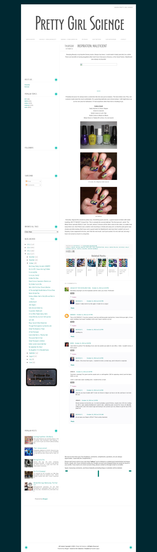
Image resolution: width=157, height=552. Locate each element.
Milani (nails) (80, 247)
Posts (29, 181)
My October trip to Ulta (35, 284)
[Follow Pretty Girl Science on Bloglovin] (41, 386)
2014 (29, 247)
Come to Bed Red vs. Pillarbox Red (38, 335)
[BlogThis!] (69, 251)
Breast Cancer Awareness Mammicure (40, 281)
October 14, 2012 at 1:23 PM (90, 400)
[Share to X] (71, 251)
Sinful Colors (82, 248)
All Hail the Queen (34, 332)
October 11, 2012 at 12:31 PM (95, 301)
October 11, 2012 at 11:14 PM (95, 390)
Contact (123, 39)
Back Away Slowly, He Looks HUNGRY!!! (39, 266)
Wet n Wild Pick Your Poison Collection (39, 287)
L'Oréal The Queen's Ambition (37, 341)
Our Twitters (96, 39)
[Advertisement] (41, 58)
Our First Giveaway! (39, 471)
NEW (26, 101)
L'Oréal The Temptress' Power (37, 329)
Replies (74, 297)
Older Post (130, 471)
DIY (25, 99)
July (30, 359)
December (32, 257)
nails (107, 247)
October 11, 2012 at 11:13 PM (95, 329)
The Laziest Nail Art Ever (36, 338)
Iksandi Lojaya (95, 548)
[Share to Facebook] (73, 251)
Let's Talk (31, 320)
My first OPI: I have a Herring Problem (39, 269)
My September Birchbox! (35, 347)
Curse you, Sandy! (34, 275)
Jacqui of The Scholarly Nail (80, 288)
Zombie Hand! (33, 302)
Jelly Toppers (32, 305)
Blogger (45, 499)
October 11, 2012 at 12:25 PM (100, 288)
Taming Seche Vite (39, 460)
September (32, 353)
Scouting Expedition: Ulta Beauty (43, 437)
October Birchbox (34, 278)
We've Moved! (30, 39)
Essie (73, 247)
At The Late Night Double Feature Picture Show (42, 290)
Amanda (73, 314)
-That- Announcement (40, 448)
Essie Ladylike (33, 272)
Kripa (72, 343)
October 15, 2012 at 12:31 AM (95, 414)
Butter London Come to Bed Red (37, 344)
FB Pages (85, 39)
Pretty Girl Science (81, 546)
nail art (89, 247)
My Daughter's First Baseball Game (39, 350)
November (32, 260)
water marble (93, 248)
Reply (72, 293)
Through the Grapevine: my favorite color (40, 326)
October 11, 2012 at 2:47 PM (85, 314)
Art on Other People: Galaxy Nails (38, 314)
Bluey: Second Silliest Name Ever (38, 323)
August (31, 356)
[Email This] (67, 251)
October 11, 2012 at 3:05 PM (83, 343)
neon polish (114, 247)
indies (26, 103)
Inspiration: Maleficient (35, 311)
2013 (29, 251)
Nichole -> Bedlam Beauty (47, 39)
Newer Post (66, 471)
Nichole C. (77, 245)
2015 (29, 244)
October (31, 263)
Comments (30, 185)
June (30, 362)
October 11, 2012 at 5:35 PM (84, 371)
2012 (29, 254)
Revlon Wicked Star (34, 293)
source (98, 91)
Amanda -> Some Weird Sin (69, 39)
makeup (27, 105)
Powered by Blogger (63, 548)
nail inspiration (98, 247)
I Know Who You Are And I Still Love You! (40, 317)
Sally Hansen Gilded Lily (36, 308)
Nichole (122, 247)
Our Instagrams (111, 39)
